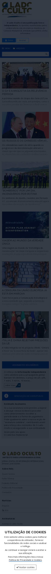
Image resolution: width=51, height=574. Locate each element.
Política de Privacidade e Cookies (25, 560)
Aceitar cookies (27, 567)
